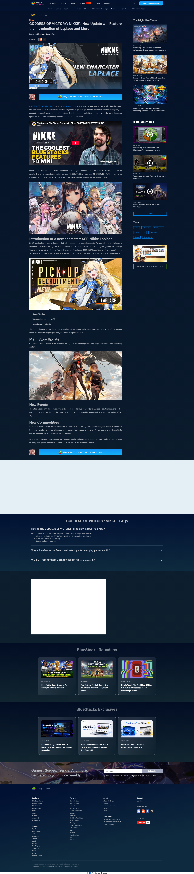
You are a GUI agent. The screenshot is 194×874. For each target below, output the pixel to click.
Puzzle (34, 841)
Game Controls (74, 801)
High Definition (74, 835)
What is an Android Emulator (112, 821)
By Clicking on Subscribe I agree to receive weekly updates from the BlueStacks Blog (130, 776)
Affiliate (97, 3)
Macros (72, 813)
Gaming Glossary (108, 824)
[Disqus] (69, 606)
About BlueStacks (108, 801)
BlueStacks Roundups (100, 9)
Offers (34, 813)
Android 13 (35, 818)
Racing (34, 843)
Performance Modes (76, 825)
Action (136, 228)
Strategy (34, 853)
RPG (144, 232)
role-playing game (69, 106)
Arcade (34, 838)
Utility (71, 837)
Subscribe (152, 771)
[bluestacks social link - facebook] (147, 811)
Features (52, 3)
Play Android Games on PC (111, 819)
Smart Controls (74, 820)
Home (50, 9)
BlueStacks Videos (139, 9)
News (113, 9)
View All (150, 213)
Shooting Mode (74, 803)
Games (63, 3)
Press (105, 811)
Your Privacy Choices (99, 873)
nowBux (34, 815)
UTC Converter (74, 840)
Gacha (136, 232)
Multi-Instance (74, 808)
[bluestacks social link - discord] (138, 811)
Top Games (35, 829)
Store (85, 3)
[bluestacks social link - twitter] (152, 811)
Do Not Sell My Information (71, 866)
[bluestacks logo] (37, 3)
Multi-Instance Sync (76, 811)
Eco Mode (73, 815)
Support (107, 3)
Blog (73, 3)
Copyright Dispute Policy (50, 866)
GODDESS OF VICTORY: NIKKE (41, 106)
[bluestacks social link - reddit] (143, 811)
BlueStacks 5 (36, 806)
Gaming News (158, 228)
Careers (105, 808)
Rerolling (72, 823)
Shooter (136, 237)
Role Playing (146, 228)
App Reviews (68, 9)
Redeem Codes (124, 9)
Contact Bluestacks (109, 806)
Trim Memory (74, 828)
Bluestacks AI (36, 808)
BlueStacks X (147, 237)
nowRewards (36, 820)
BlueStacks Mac (37, 803)
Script (71, 830)
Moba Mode (73, 806)
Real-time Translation (76, 818)
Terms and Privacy (37, 866)
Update (139, 801)
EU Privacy (60, 866)
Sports (34, 851)
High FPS (72, 832)
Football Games (37, 855)
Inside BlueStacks (82, 9)
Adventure (35, 836)
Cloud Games (36, 831)
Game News (153, 232)
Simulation (35, 848)
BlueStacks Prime (37, 801)
